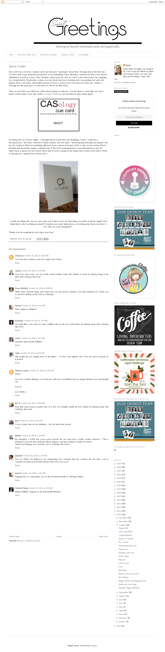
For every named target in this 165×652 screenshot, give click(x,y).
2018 (119, 493)
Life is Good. (124, 563)
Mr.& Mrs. (123, 570)
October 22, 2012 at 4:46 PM (35, 456)
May (121, 607)
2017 (119, 496)
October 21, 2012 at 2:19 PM (33, 436)
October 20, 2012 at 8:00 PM (33, 403)
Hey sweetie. (124, 542)
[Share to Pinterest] (47, 239)
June (121, 603)
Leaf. (121, 567)
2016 (119, 500)
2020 (119, 485)
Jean (17, 421)
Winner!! (122, 560)
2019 (119, 489)
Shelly (128, 65)
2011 (119, 626)
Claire (17, 353)
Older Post (103, 536)
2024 (119, 471)
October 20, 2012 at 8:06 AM (32, 353)
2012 (119, 515)
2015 (119, 504)
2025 (119, 467)
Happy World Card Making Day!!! (132, 581)
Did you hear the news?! (129, 574)
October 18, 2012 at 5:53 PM (33, 271)
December (123, 518)
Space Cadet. (124, 556)
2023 (119, 475)
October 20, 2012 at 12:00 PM (42, 371)
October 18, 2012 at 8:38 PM (40, 288)
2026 (119, 464)
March (122, 614)
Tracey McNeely (21, 288)
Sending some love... (127, 553)
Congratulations (125, 535)
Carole (17, 338)
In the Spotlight (83, 55)
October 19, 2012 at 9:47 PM (35, 321)
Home (11, 55)
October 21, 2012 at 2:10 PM (30, 421)
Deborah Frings (21, 488)
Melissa (18, 436)
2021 (119, 482)
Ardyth (18, 271)
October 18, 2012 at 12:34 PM (36, 256)
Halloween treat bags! (128, 584)
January (122, 621)
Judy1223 (19, 456)
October (122, 525)
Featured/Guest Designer (48, 55)
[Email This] (37, 239)
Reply (17, 263)
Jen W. (17, 403)
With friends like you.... (128, 546)
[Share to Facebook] (45, 239)
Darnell (18, 306)
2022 (119, 478)
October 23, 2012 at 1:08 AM (33, 473)
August (122, 596)
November (123, 521)
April (121, 611)
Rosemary (19, 321)
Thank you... (124, 549)
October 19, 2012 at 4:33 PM (33, 306)
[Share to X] (42, 239)
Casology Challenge (52, 94)
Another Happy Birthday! (129, 588)
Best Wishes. (124, 577)
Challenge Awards (67, 55)
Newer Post (14, 536)
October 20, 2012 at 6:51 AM (33, 338)
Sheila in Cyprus (22, 371)
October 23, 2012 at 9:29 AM (40, 488)
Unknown (19, 256)
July (121, 600)
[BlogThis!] (40, 239)
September (124, 592)
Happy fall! (123, 528)
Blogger (94, 646)
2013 (119, 511)
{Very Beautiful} (125, 532)
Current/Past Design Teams (26, 55)
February (123, 618)
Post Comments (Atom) (30, 541)
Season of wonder (126, 539)
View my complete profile (125, 82)
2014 (119, 507)
